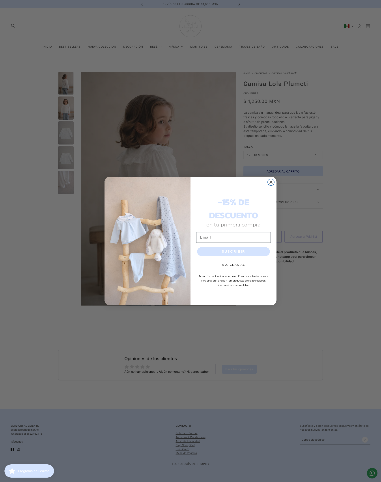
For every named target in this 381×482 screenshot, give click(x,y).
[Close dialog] (271, 182)
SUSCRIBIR (233, 251)
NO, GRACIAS (233, 264)
